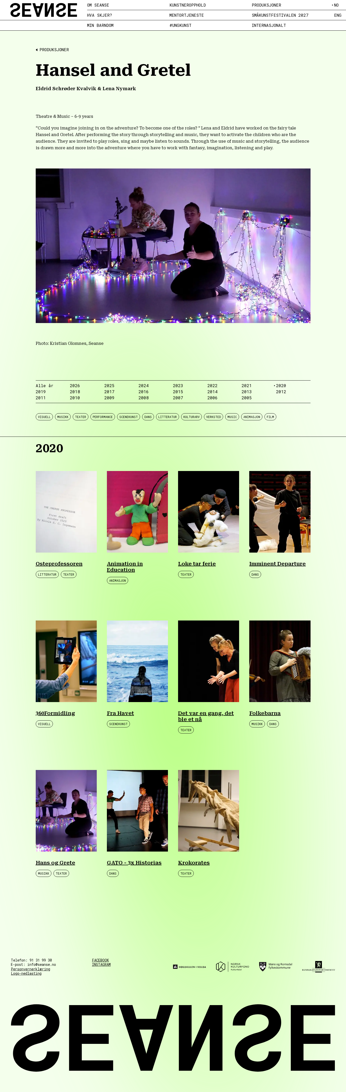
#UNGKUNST (180, 25)
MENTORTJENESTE (186, 15)
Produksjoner (266, 5)
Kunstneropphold (187, 5)
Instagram (101, 964)
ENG (337, 15)
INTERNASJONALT (269, 25)
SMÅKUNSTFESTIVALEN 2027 (280, 15)
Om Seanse (98, 5)
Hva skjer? (99, 15)
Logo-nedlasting (26, 973)
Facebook (100, 960)
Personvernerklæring (30, 969)
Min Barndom (100, 25)
